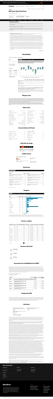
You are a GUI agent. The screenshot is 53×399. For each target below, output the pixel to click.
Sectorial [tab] (11, 193)
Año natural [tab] (20, 59)
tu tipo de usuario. (27, 3)
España (49, 0)
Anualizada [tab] (24, 59)
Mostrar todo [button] (24, 213)
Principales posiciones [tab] (12, 170)
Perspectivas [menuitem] (27, 6)
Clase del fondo (11, 224)
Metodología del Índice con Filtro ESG (37, 322)
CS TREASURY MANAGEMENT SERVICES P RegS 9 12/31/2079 (33, 175)
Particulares (45, 0)
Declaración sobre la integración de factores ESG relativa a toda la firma (22, 299)
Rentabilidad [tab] (20, 57)
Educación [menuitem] (32, 6)
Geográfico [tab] (14, 193)
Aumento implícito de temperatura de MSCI (18, 323)
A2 (9, 227)
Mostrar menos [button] (41, 50)
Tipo (9, 196)
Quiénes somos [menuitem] (18, 6)
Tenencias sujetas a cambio (12, 187)
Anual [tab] (32, 59)
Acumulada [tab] (28, 59)
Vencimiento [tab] (18, 193)
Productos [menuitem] (22, 6)
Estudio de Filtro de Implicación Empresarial (28, 322)
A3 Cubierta (10, 237)
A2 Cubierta (10, 229)
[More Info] (30, 59)
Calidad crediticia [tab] (24, 193)
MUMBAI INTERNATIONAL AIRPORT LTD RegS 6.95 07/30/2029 (15, 175)
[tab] (13, 61)
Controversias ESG (11, 323)
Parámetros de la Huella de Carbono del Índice (17, 322)
